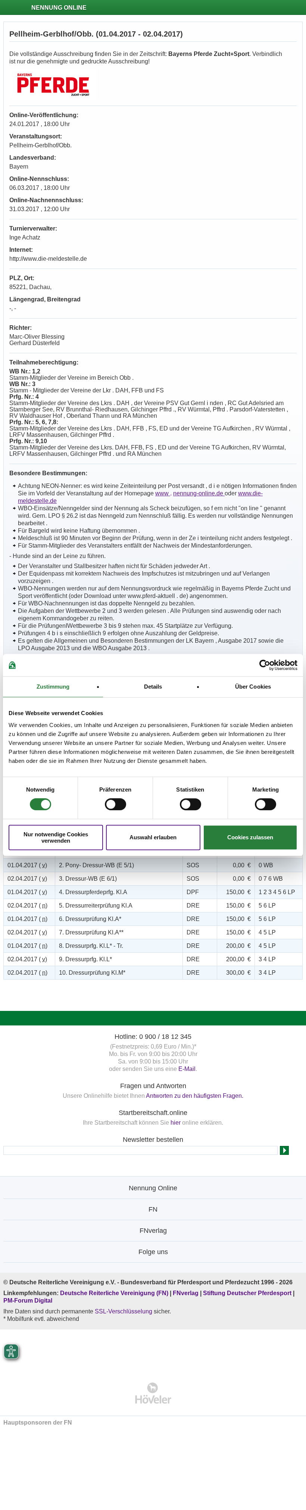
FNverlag (186, 1293)
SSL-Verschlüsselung (123, 1311)
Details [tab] (153, 686)
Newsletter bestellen (153, 1139)
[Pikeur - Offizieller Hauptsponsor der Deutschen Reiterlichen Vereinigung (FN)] (153, 1351)
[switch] (115, 804)
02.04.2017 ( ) (27, 878)
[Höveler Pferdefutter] (153, 1393)
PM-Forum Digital (27, 1300)
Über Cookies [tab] (253, 686)
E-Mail (187, 1069)
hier (176, 1122)
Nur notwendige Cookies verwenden (56, 837)
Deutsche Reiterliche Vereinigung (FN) (114, 1293)
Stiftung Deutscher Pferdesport (247, 1293)
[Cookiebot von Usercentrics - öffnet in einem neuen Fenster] (264, 665)
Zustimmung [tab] (53, 686)
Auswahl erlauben (153, 837)
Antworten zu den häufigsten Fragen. (194, 1096)
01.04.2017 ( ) (27, 865)
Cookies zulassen (250, 837)
